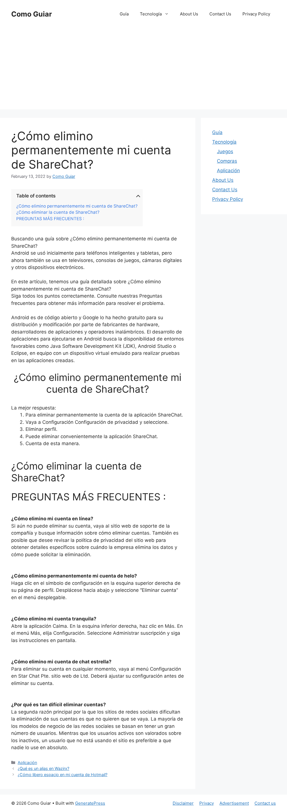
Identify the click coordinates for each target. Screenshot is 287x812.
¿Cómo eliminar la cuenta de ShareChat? (57, 212)
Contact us (265, 803)
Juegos (225, 151)
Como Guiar (31, 14)
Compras (227, 161)
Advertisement (234, 803)
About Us (189, 14)
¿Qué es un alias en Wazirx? (43, 768)
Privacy (206, 803)
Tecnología (151, 14)
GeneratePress (90, 803)
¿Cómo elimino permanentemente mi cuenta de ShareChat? (77, 206)
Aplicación (27, 762)
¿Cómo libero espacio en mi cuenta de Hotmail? (62, 774)
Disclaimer (183, 803)
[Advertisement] (143, 70)
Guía (124, 14)
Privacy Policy (256, 14)
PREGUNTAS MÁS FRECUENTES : (50, 218)
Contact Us (220, 14)
